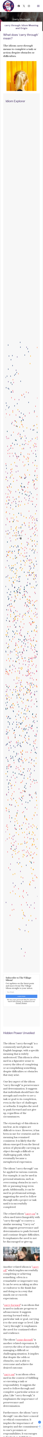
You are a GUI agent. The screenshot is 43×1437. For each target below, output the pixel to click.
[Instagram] (29, 6)
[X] (24, 6)
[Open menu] (38, 6)
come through (25, 1339)
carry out (9, 1374)
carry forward (12, 1305)
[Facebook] (19, 6)
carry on (30, 1213)
